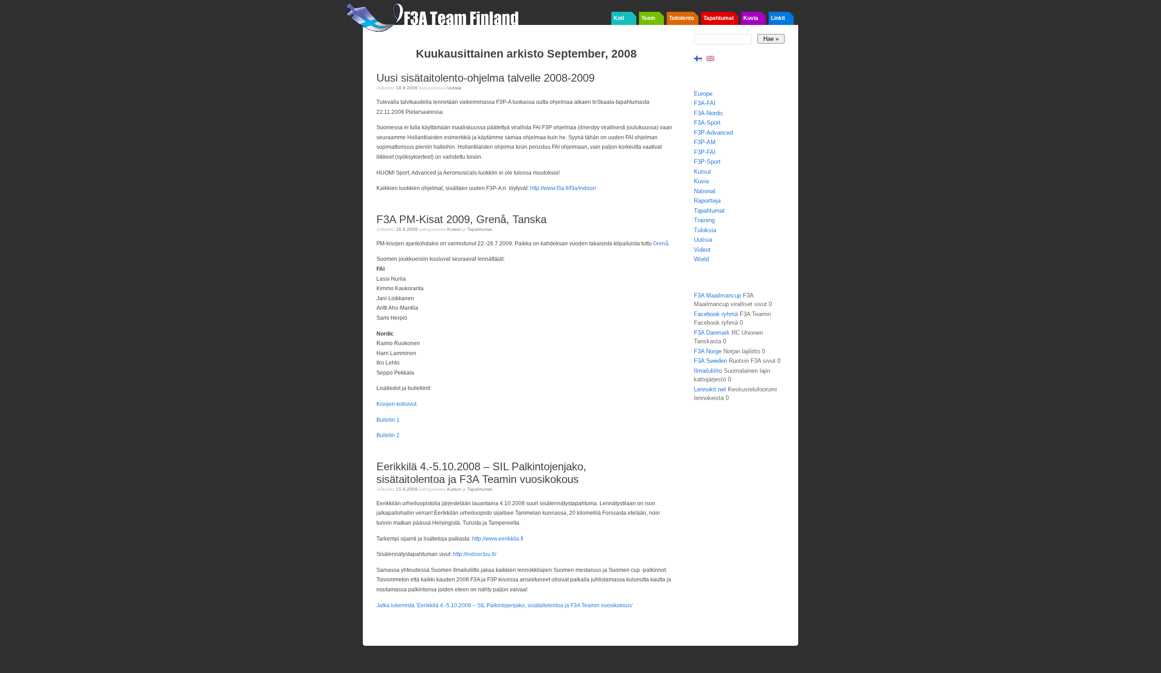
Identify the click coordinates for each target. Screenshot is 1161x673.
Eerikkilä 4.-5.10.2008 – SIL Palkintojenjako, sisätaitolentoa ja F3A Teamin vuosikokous (481, 472)
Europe (703, 93)
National (704, 191)
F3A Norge (708, 351)
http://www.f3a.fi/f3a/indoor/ (563, 188)
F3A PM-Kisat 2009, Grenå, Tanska (461, 219)
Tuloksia (705, 230)
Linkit (778, 18)
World (701, 259)
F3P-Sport (707, 161)
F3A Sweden (710, 360)
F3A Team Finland (435, 16)
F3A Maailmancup (717, 295)
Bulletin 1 (388, 420)
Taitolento (681, 18)
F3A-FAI (705, 103)
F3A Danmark (712, 332)
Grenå (660, 243)
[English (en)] (710, 57)
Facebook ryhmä (716, 314)
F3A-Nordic (708, 113)
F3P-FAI (705, 152)
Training (704, 220)
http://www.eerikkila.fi (497, 539)
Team (648, 18)
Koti (619, 18)
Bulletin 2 (388, 435)
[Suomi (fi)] (698, 57)
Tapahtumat (718, 18)
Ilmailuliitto (708, 370)
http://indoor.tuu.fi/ (474, 554)
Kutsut (454, 229)
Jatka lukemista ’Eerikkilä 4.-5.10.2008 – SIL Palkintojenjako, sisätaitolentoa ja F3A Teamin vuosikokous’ (504, 605)
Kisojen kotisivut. (397, 404)
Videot (702, 249)
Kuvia (750, 18)
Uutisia (454, 87)
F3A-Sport (707, 122)
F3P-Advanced (713, 132)
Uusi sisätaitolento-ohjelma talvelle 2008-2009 (485, 78)
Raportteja (707, 200)
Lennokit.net (710, 389)
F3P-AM (705, 142)
